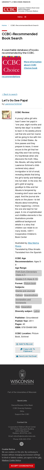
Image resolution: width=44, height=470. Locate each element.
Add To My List (26, 344)
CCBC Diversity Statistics (22, 408)
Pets (18, 306)
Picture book (30, 283)
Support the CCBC (22, 414)
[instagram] (22, 444)
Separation (26, 306)
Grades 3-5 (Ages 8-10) (27, 278)
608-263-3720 (25, 439)
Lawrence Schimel (13, 104)
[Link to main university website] (22, 385)
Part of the (22, 392)
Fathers (19, 295)
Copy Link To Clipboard (29, 350)
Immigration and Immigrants (23, 301)
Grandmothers (31, 295)
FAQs (22, 411)
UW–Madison (16, 2)
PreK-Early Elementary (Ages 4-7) (26, 273)
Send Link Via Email (27, 356)
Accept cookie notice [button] (22, 466)
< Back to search (9, 94)
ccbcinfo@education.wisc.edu (24, 436)
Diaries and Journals (25, 290)
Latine (37, 310)
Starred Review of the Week (22, 405)
